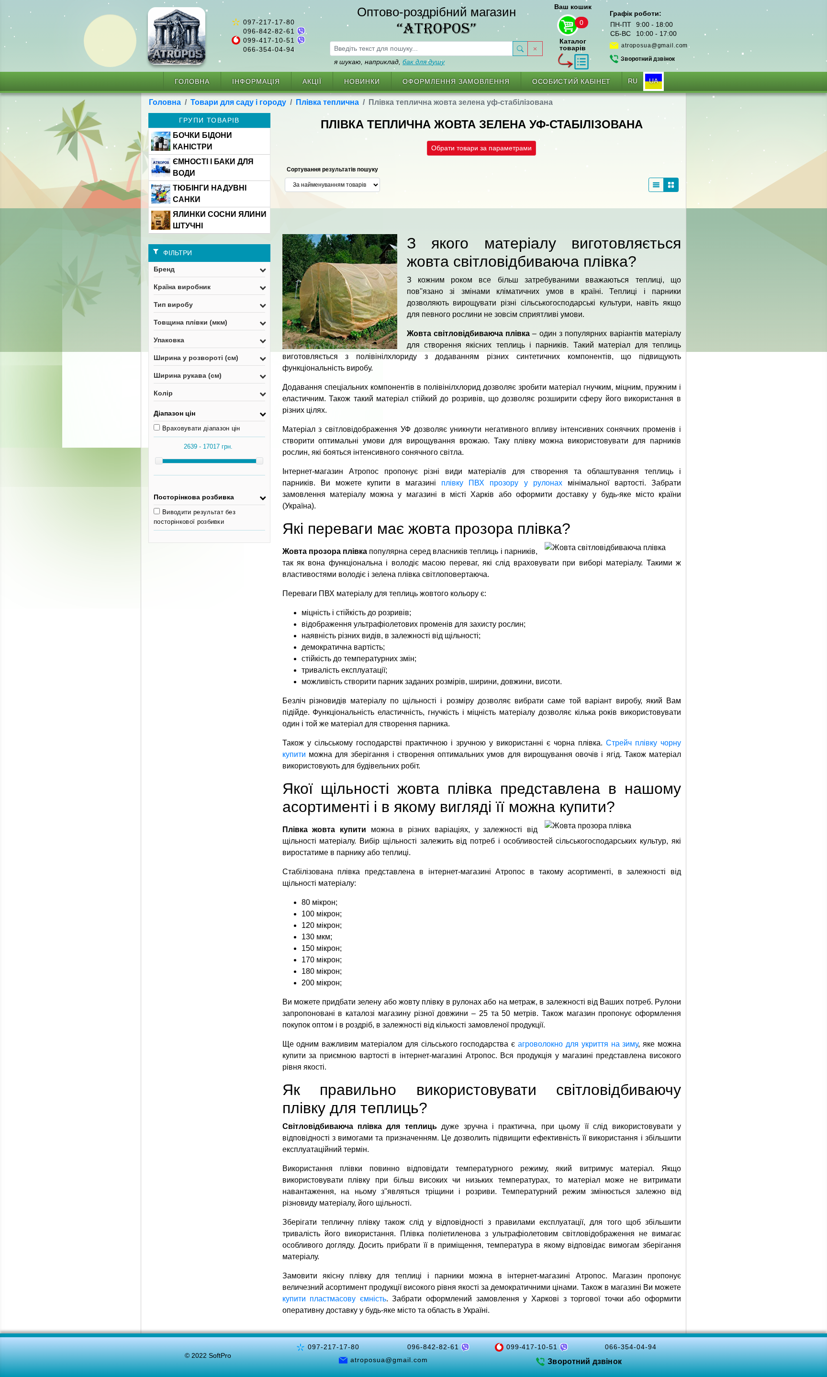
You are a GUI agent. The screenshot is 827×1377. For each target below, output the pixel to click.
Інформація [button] (256, 81)
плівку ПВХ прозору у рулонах (501, 483)
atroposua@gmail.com (654, 45)
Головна (192, 81)
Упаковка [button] (169, 340)
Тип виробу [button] (173, 304)
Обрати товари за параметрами (481, 148)
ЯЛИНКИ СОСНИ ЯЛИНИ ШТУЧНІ (220, 220)
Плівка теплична (327, 102)
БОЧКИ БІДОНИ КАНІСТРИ (202, 141)
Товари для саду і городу (238, 102)
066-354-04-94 (269, 49)
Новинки (362, 81)
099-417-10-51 (269, 40)
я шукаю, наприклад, (389, 62)
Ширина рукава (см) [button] (188, 375)
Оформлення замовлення (456, 81)
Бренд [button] (164, 269)
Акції (312, 81)
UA (653, 81)
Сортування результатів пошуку (332, 169)
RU (632, 81)
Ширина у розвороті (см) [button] (196, 357)
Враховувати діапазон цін (201, 428)
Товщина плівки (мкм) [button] (190, 322)
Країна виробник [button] (182, 287)
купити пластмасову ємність (334, 1299)
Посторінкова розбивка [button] (194, 497)
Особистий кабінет (571, 81)
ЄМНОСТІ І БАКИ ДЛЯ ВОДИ (213, 167)
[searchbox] (421, 48)
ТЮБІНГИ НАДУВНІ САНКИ (209, 193)
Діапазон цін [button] (174, 413)
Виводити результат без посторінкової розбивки (194, 516)
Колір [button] (163, 393)
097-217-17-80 (269, 22)
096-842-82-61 (269, 31)
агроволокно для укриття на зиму (578, 1044)
